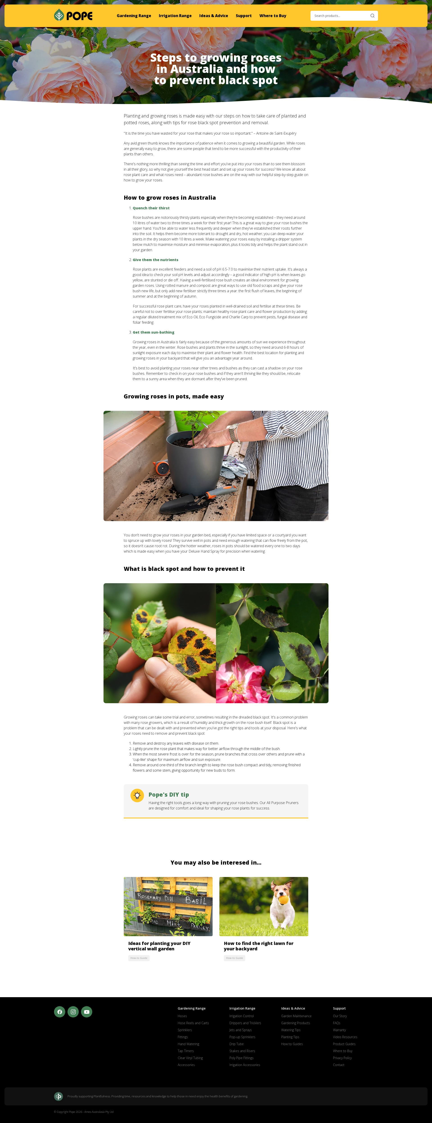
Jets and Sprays (241, 1030)
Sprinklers (185, 1030)
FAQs (336, 1023)
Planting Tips (290, 1037)
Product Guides (344, 1044)
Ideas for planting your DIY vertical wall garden (159, 946)
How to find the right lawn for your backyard (258, 946)
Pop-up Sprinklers (242, 1037)
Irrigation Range (175, 15)
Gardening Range (134, 15)
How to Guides (292, 1044)
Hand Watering (188, 1044)
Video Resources (345, 1037)
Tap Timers (186, 1051)
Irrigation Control (242, 1016)
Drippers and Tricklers (245, 1023)
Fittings (183, 1037)
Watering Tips (291, 1030)
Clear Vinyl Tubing (190, 1058)
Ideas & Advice (213, 15)
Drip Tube (237, 1044)
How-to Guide (138, 958)
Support (244, 15)
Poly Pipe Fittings (242, 1058)
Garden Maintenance (296, 1016)
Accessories (186, 1065)
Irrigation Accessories (245, 1065)
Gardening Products (295, 1023)
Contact (338, 1065)
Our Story (340, 1016)
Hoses (182, 1016)
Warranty (339, 1030)
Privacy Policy (342, 1058)
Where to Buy (272, 15)
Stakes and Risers (242, 1051)
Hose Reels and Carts (193, 1023)
